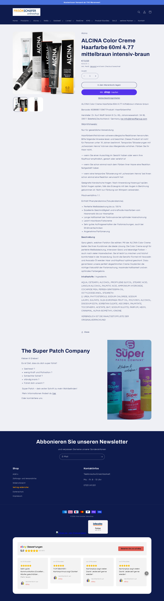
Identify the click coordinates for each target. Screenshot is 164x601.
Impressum (17, 496)
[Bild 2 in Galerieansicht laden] (36, 104)
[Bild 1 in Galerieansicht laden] (20, 104)
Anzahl (84, 71)
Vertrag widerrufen (21, 487)
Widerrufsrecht (19, 483)
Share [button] (86, 332)
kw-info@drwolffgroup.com (134, 119)
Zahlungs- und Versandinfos (24, 478)
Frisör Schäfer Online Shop (85, 516)
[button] (25, 20)
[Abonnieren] (102, 457)
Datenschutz (18, 492)
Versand (93, 66)
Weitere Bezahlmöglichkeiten (109, 98)
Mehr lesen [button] (26, 577)
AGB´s (15, 474)
